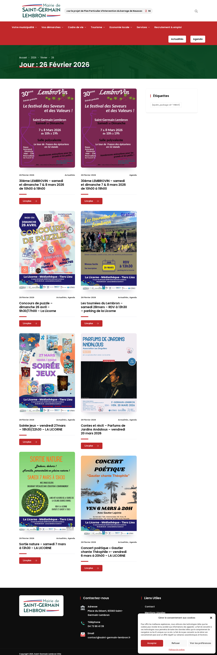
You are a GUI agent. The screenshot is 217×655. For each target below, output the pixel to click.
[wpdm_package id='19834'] (166, 105)
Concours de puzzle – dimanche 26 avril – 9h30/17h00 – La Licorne (37, 307)
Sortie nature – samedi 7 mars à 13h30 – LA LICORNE (42, 546)
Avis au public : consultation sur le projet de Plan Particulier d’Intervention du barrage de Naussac (78, 10)
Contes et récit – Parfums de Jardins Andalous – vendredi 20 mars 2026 (103, 429)
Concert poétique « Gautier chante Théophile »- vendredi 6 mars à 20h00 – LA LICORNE (104, 552)
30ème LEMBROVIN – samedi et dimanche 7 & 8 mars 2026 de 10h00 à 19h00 (41, 185)
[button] (211, 617)
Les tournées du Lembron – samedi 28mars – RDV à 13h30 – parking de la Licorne (104, 307)
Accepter (152, 643)
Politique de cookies (177, 650)
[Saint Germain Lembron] (41, 10)
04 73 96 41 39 (96, 626)
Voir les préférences (200, 643)
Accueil (23, 57)
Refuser (176, 643)
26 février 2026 (26, 175)
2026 (33, 57)
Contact (150, 606)
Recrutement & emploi (168, 27)
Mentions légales (155, 612)
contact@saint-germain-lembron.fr (109, 637)
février (43, 57)
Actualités (177, 39)
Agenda (198, 39)
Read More (28, 201)
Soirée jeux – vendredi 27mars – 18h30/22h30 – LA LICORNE (42, 427)
